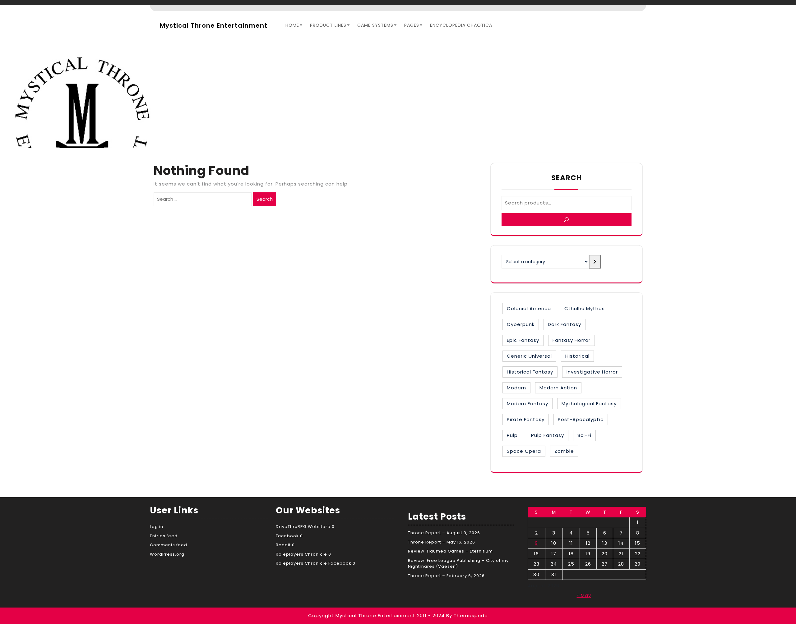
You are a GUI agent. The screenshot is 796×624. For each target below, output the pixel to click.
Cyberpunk (521, 324)
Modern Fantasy (527, 403)
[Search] (567, 219)
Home (292, 25)
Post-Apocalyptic (581, 419)
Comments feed (168, 545)
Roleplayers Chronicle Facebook (313, 563)
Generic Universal (529, 356)
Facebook (287, 536)
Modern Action (558, 387)
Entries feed (164, 536)
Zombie (564, 451)
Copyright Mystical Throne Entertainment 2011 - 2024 (376, 615)
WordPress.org (167, 554)
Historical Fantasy (530, 372)
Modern (516, 387)
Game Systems (375, 25)
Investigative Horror (592, 372)
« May (584, 595)
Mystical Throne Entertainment (213, 25)
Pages (411, 25)
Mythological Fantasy (589, 403)
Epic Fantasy (523, 340)
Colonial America (529, 308)
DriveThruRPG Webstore (303, 527)
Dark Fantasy (564, 324)
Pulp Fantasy (547, 435)
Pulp (512, 435)
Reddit (283, 545)
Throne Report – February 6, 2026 (446, 576)
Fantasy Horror (571, 340)
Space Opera (524, 451)
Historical (577, 356)
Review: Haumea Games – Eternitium (450, 551)
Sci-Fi (584, 435)
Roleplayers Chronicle (301, 554)
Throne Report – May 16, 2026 (441, 542)
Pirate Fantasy (525, 419)
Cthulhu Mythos (584, 308)
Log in (156, 527)
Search (265, 199)
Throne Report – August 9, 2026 (444, 533)
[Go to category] (595, 261)
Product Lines (328, 25)
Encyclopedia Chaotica (461, 25)
